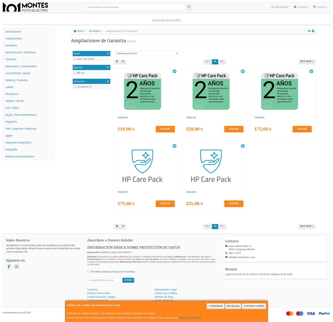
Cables (9, 87)
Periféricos (12, 94)
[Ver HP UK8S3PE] (146, 166)
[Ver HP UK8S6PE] (146, 91)
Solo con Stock (85, 59)
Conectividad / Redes (17, 73)
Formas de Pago (164, 296)
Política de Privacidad (123, 271)
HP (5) (80, 72)
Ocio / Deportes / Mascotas (20, 128)
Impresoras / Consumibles (21, 66)
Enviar (128, 280)
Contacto (302, 7)
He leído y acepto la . (113, 271)
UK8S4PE (191, 192)
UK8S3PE (123, 192)
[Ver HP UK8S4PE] (214, 166)
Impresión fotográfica (166, 20)
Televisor (11, 59)
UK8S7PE (191, 117)
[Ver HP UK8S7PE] (214, 91)
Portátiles (11, 45)
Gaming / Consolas (16, 80)
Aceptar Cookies (254, 306)
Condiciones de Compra (101, 296)
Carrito (321, 7)
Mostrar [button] (306, 61)
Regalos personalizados (19, 156)
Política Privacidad (98, 293)
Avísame (165, 129)
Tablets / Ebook (14, 101)
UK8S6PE (123, 117)
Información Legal (166, 289)
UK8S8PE (259, 117)
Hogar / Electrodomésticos (20, 114)
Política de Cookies (190, 317)
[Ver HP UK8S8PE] (283, 91)
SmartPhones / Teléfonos (20, 52)
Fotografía (11, 149)
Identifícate (281, 7)
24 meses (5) (84, 86)
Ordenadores (13, 31)
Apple (8, 135)
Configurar (216, 306)
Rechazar (233, 306)
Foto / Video (12, 107)
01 (215, 61)
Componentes (13, 38)
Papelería (11, 121)
